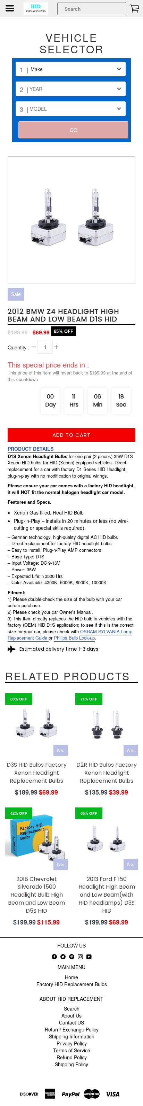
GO (73, 129)
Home (71, 977)
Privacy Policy (72, 1043)
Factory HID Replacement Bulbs (71, 984)
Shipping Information (71, 1036)
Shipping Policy (71, 1064)
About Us (71, 1015)
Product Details (30, 448)
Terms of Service (71, 1050)
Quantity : (19, 347)
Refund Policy (72, 1057)
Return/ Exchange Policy (72, 1029)
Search (71, 1008)
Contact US (71, 1022)
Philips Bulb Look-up (74, 637)
